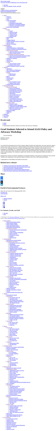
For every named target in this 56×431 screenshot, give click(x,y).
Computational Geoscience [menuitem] (15, 98)
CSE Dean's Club (13, 332)
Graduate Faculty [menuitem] (13, 34)
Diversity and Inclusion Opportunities (18, 229)
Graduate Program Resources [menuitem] (13, 84)
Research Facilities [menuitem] (10, 110)
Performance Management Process (14, 414)
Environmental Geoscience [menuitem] (15, 89)
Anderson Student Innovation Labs (14, 292)
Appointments (12, 257)
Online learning (12, 250)
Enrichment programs (11, 422)
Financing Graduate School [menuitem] (12, 71)
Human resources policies (15, 392)
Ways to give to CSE (14, 338)
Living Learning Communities (16, 232)
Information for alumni (11, 295)
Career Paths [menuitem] (9, 79)
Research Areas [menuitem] (10, 77)
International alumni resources (16, 317)
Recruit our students (11, 348)
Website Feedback (8, 198)
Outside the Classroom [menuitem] (11, 58)
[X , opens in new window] (28, 182)
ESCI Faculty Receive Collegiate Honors (13, 168)
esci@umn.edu (4, 193)
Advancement (12, 364)
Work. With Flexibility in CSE (13, 416)
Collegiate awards (13, 411)
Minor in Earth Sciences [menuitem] (14, 53)
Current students (7, 239)
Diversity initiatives (13, 353)
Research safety (13, 401)
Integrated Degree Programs (15, 248)
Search (2, 8)
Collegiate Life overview (15, 278)
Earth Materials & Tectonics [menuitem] (15, 90)
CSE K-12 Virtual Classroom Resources (15, 425)
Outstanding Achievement (15, 306)
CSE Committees (10, 383)
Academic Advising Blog (15, 256)
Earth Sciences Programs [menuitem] (12, 50)
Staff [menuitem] (7, 38)
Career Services (10, 266)
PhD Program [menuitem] (12, 74)
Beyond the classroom (11, 228)
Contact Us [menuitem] (9, 18)
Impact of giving (13, 335)
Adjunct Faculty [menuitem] (13, 33)
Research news (9, 355)
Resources (8, 313)
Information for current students (13, 240)
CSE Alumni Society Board (15, 300)
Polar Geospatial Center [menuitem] (14, 109)
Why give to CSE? (13, 322)
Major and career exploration (16, 274)
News (5, 124)
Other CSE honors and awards (16, 412)
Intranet (5, 199)
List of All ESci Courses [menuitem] (14, 63)
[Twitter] (4, 203)
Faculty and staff (7, 366)
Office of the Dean (13, 371)
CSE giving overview (14, 328)
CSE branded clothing (14, 315)
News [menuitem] (7, 19)
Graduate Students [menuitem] (10, 40)
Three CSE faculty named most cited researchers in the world (18, 170)
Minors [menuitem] (8, 76)
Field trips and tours (11, 424)
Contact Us (9, 341)
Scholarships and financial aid (13, 227)
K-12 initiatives (12, 352)
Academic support (13, 258)
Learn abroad (12, 231)
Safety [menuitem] (7, 113)
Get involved (9, 296)
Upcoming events (13, 298)
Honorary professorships (15, 409)
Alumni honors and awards (15, 305)
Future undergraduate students (13, 222)
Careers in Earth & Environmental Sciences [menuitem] (16, 49)
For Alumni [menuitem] (6, 115)
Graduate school (13, 275)
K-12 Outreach (7, 417)
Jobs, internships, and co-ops (16, 270)
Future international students (12, 226)
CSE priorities (12, 360)
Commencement (13, 259)
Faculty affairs (12, 373)
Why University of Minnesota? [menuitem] (13, 70)
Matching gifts (12, 339)
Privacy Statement (8, 218)
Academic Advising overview (16, 253)
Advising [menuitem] (8, 59)
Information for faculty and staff (13, 368)
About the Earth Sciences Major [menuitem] (16, 51)
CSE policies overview (14, 386)
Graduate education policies (15, 391)
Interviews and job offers (15, 271)
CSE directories (13, 344)
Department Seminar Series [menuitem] (15, 23)
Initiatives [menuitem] (6, 114)
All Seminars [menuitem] (12, 21)
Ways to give (9, 336)
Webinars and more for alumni (16, 314)
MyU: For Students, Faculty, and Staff (12, 6)
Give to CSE (9, 321)
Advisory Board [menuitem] (10, 42)
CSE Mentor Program (14, 302)
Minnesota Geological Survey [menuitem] (16, 107)
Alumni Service (13, 308)
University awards (13, 408)
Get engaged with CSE (14, 297)
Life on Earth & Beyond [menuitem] (15, 94)
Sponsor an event (10, 429)
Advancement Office (14, 343)
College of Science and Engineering (9, 10)
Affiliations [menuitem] (9, 111)
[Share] (28, 177)
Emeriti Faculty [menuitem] (12, 36)
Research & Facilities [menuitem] (8, 85)
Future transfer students (11, 223)
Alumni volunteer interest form (16, 301)
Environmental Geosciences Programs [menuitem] (15, 54)
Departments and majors (12, 241)
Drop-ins (11, 261)
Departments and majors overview (17, 242)
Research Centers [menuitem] (10, 102)
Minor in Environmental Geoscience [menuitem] (17, 57)
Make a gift (3, 196)
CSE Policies (9, 384)
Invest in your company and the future (15, 347)
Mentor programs (13, 233)
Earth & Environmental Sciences (8, 11)
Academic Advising (11, 252)
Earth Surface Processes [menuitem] (14, 92)
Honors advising (13, 263)
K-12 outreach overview (12, 418)
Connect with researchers (12, 349)
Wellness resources (10, 288)
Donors (5, 326)
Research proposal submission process (18, 400)
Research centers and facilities (16, 399)
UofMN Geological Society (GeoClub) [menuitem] (15, 41)
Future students (7, 220)
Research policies (13, 394)
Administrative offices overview (16, 370)
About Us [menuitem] (8, 16)
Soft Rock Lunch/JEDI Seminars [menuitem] (16, 25)
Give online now (13, 323)
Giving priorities (13, 331)
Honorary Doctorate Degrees (16, 310)
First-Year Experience (14, 282)
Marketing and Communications (16, 377)
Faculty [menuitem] (8, 29)
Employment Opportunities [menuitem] (12, 27)
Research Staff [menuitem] (9, 37)
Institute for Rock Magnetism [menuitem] (16, 105)
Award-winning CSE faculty (16, 405)
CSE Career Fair (13, 272)
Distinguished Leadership (15, 309)
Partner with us (9, 351)
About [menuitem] (5, 15)
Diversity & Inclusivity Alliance (13, 289)
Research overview (13, 398)
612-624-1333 (4, 192)
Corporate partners (8, 345)
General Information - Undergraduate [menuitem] (15, 47)
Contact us (11, 325)
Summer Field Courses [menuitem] (14, 64)
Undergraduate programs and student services (19, 382)
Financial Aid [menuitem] (9, 61)
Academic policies (13, 387)
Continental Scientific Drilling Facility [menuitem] (18, 106)
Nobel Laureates (13, 312)
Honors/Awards (10, 304)
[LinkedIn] (4, 206)
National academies (13, 407)
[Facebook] (4, 202)
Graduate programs (13, 246)
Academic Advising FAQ (15, 254)
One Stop (6, 5)
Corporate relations (13, 362)
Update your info (13, 319)
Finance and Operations (14, 374)
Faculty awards (9, 404)
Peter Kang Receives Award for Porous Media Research (16, 169)
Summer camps (9, 420)
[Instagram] (4, 205)
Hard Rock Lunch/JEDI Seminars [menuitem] (17, 24)
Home (5, 123)
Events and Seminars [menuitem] (11, 20)
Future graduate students (12, 224)
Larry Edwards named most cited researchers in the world (17, 167)
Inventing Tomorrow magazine (16, 318)
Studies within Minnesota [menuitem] (15, 101)
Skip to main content (5, 1)
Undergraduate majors (14, 245)
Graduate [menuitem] (6, 67)
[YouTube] (4, 207)
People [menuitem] (5, 28)
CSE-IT (8, 291)
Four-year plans (13, 262)
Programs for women (14, 235)
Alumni (5, 293)
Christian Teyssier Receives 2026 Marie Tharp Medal (16, 165)
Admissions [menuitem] (9, 46)
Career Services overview (15, 267)
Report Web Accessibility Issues (18, 218)
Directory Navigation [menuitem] (11, 44)
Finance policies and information (16, 390)
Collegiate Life (9, 276)
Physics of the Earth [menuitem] (14, 97)
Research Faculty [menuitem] (13, 32)
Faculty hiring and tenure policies (17, 388)
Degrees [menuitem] (8, 72)
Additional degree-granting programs (17, 249)
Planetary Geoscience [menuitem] (14, 96)
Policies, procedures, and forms (16, 265)
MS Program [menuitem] (12, 75)
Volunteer (8, 427)
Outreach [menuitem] (6, 117)
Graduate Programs (13, 381)
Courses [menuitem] (8, 62)
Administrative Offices (11, 369)
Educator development (11, 426)
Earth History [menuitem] (12, 93)
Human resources (13, 375)
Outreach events (10, 421)
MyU (5, 214)
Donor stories (12, 334)
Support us (8, 356)
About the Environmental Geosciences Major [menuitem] (19, 55)
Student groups (12, 237)
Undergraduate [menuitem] (7, 45)
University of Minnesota (14, 217)
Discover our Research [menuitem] (11, 87)
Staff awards (9, 413)
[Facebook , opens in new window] (28, 180)
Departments (12, 244)
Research (11, 236)
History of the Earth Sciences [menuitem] (16, 100)
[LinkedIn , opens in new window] (28, 184)
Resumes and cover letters (15, 269)
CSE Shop (11, 403)
